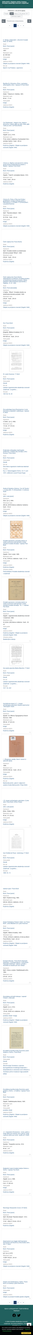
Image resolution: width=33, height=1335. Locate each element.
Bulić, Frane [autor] (8, 46)
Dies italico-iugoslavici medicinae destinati (16, 466)
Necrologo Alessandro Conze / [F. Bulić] (15, 1208)
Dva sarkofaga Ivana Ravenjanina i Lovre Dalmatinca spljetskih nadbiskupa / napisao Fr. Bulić (16, 411)
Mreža (16, 13)
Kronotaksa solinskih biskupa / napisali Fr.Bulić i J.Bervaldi (14, 997)
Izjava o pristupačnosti (11, 1309)
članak (5, 383)
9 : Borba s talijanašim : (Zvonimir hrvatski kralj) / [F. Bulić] (15, 40)
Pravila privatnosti (7, 1331)
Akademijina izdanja (9, 639)
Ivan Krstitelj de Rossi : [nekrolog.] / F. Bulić (16, 853)
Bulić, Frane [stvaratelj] (10, 288)
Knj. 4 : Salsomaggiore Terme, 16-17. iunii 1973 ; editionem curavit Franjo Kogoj (15, 472)
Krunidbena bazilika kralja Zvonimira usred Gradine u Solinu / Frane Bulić (16, 1051)
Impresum (16, 1311)
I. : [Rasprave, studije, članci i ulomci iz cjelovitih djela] (14, 759)
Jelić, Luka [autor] (8, 496)
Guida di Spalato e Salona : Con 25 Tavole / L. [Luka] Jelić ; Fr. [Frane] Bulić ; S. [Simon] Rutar (16, 490)
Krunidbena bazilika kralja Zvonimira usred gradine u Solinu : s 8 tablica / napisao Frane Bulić (16, 1091)
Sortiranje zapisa (16, 16)
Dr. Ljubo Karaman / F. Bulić (11, 374)
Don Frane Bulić (8, 323)
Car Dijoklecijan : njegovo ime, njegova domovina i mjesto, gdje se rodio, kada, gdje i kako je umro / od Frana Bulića (16, 124)
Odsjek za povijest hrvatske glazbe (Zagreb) (16, 1297)
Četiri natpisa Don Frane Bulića (12, 242)
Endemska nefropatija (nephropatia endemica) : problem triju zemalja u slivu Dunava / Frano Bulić (15, 451)
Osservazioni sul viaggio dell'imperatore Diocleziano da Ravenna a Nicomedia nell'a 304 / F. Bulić (16, 1242)
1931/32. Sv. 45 (7, 394)
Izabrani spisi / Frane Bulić (11, 888)
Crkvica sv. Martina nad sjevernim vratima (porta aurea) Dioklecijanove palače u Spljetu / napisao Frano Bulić (15, 164)
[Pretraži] (29, 21)
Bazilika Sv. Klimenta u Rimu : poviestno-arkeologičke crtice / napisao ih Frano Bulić (16, 84)
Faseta (6, 13)
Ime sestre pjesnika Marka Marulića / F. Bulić (16, 668)
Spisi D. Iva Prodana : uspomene (13, 68)
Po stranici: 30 (23, 13)
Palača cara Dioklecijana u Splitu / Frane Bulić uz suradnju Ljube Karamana (15, 1282)
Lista (11, 13)
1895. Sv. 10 (6, 873)
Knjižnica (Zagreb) (8, 107)
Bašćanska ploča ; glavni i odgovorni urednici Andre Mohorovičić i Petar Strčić (15, 784)
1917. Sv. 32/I (7, 688)
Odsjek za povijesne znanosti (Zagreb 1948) (16, 63)
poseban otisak (7, 1016)
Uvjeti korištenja (24, 1309)
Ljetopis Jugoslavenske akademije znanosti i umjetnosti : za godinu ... (16, 388)
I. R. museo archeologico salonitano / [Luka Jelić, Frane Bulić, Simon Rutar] (16, 801)
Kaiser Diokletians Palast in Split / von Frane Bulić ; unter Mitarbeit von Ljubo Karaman (16, 922)
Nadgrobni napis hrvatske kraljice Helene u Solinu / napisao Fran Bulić (16, 1169)
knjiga (5, 59)
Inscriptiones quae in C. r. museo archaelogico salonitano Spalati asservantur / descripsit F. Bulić (16, 705)
